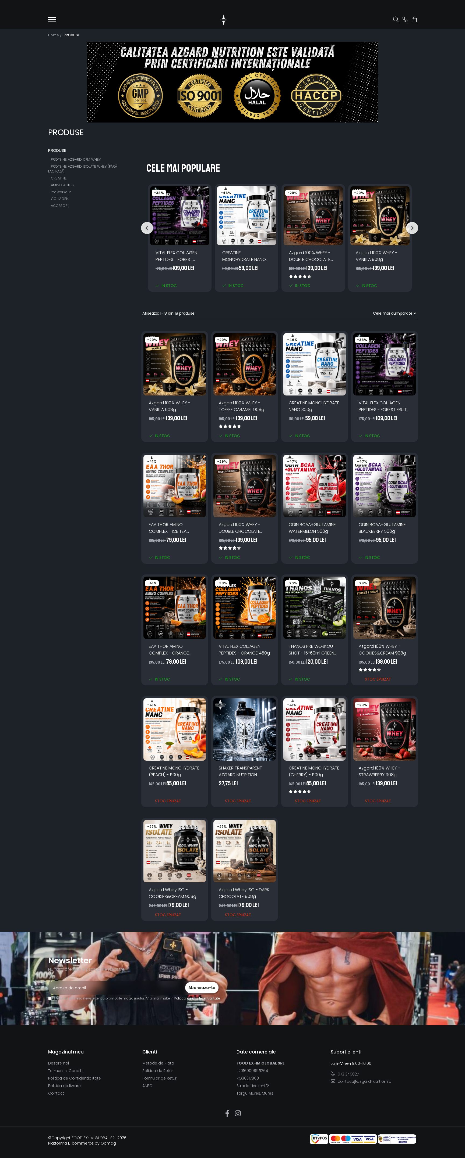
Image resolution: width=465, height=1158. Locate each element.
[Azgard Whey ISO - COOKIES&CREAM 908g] (174, 851)
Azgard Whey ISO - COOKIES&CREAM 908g (172, 893)
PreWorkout (61, 192)
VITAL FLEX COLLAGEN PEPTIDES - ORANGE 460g (244, 649)
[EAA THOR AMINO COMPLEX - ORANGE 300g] (174, 608)
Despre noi (58, 1063)
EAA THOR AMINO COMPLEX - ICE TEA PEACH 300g (167, 528)
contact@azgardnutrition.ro (364, 1081)
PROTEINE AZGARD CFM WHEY (76, 159)
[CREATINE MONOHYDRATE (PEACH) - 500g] (174, 729)
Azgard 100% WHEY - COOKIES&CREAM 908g (382, 649)
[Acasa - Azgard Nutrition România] (223, 20)
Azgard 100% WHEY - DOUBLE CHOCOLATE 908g (309, 256)
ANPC (147, 1085)
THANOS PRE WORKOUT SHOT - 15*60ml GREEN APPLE (312, 649)
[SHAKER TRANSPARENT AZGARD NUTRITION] (244, 729)
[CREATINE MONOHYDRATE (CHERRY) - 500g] (314, 729)
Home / (55, 35)
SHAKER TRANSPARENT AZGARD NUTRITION (240, 771)
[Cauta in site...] (396, 20)
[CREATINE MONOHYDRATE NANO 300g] (246, 215)
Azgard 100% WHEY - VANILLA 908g (376, 256)
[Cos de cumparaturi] (414, 20)
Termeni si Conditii (65, 1070)
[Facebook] (227, 1114)
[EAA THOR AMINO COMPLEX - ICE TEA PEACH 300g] (174, 486)
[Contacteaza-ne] (405, 20)
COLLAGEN (60, 198)
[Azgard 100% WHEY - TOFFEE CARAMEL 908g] (244, 364)
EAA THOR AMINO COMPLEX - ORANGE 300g (169, 649)
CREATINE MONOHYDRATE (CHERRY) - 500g (314, 771)
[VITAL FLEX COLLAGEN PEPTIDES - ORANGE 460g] (244, 608)
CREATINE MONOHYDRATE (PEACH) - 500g (174, 771)
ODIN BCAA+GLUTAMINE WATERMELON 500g (312, 528)
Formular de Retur (159, 1078)
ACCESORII (60, 205)
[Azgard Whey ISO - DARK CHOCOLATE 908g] (244, 851)
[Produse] (52, 21)
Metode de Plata (158, 1063)
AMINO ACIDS (62, 185)
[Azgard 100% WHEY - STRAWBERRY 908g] (384, 729)
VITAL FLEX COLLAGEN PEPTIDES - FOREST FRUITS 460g (176, 256)
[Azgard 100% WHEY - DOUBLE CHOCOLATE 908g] (313, 215)
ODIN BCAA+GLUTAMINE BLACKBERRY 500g (382, 528)
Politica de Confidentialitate (197, 998)
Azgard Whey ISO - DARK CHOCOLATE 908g (244, 893)
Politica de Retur (157, 1070)
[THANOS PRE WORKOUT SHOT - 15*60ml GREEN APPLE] (314, 608)
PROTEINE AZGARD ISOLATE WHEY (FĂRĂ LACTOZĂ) (82, 169)
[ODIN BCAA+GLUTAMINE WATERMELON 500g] (314, 486)
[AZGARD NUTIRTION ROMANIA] (232, 82)
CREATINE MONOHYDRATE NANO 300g (244, 256)
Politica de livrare (64, 1085)
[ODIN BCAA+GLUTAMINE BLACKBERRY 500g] (384, 486)
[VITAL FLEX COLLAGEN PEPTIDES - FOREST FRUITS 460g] (179, 215)
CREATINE (59, 178)
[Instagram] (237, 1114)
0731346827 (348, 1074)
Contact (56, 1093)
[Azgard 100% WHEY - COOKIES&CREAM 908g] (384, 608)
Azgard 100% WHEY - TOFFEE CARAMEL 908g (241, 406)
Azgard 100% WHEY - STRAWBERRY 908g (379, 771)
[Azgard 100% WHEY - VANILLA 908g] (380, 215)
